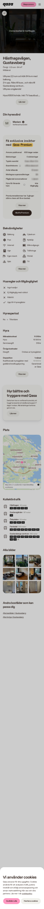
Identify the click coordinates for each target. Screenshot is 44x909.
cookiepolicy (27, 893)
